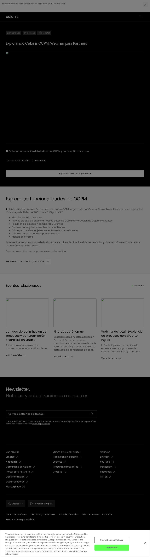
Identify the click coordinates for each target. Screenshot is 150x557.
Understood (111, 547)
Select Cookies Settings (111, 540)
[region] (75, 543)
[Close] (145, 543)
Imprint (15, 554)
